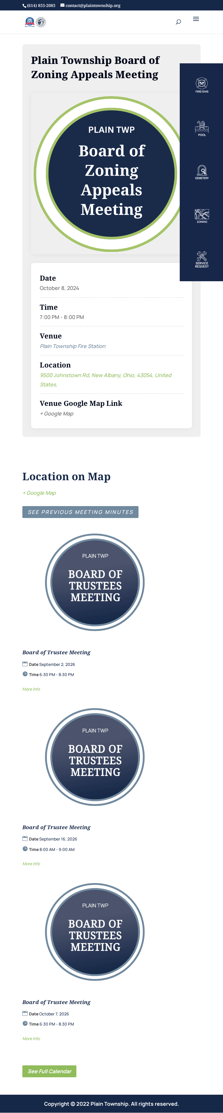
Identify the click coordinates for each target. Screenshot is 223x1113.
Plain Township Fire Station (72, 346)
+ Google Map (39, 492)
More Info (31, 689)
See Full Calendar (49, 1071)
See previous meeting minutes (80, 511)
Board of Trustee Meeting (56, 652)
